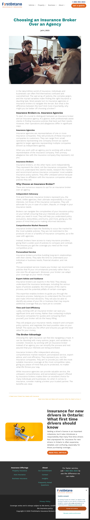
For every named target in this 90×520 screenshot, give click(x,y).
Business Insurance (19, 478)
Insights (45, 478)
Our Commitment (45, 471)
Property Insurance (19, 471)
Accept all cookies (72, 508)
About (61, 5)
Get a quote (79, 6)
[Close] (86, 490)
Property (41, 5)
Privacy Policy (45, 501)
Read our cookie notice (75, 504)
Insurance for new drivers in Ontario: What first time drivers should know (65, 419)
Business (51, 5)
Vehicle (31, 5)
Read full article (57, 453)
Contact (45, 475)
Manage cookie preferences (72, 513)
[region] (72, 503)
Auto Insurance (19, 475)
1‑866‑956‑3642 (71, 471)
